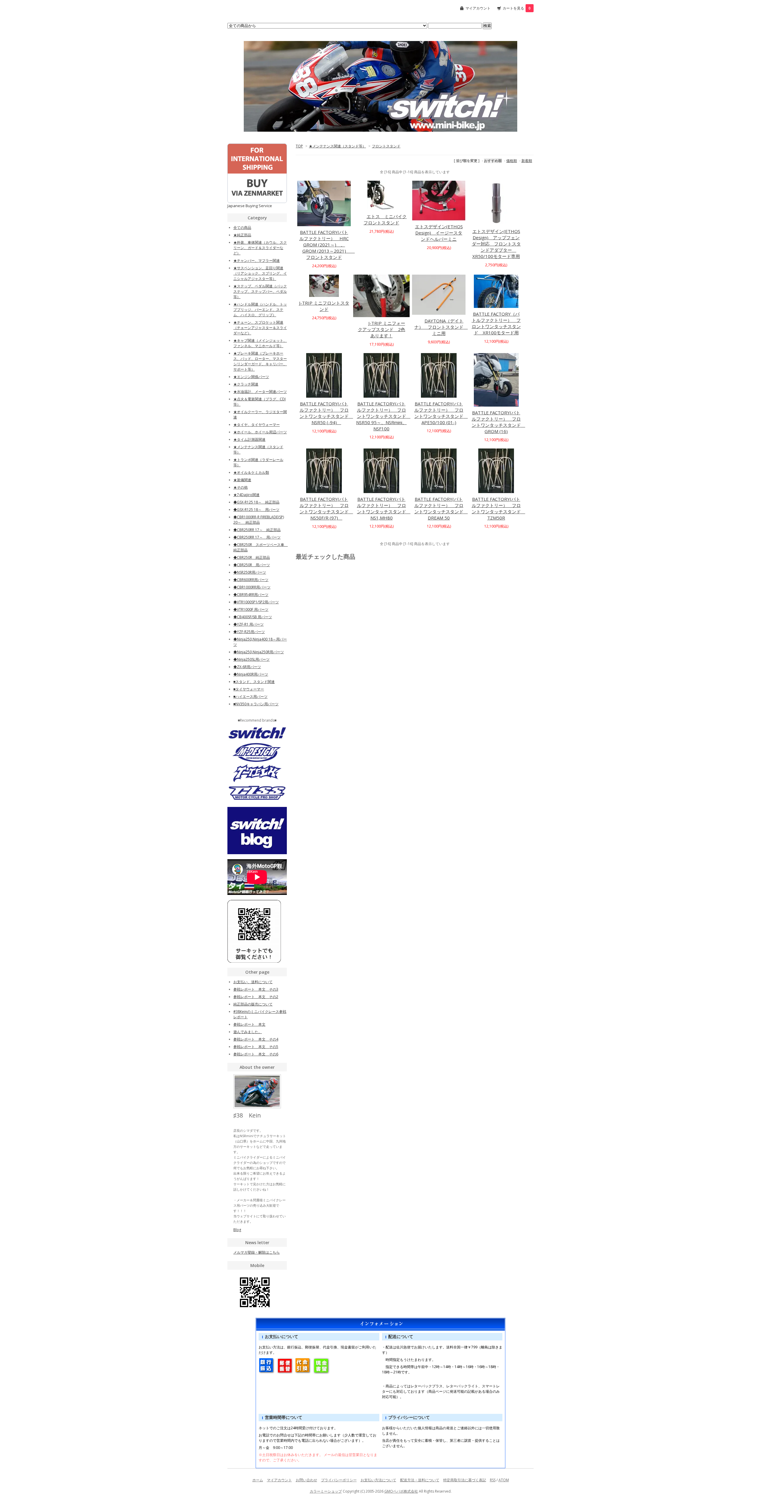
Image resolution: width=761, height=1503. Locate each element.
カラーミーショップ (326, 1491)
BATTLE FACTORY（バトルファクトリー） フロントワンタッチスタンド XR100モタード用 (496, 323)
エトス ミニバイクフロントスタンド (385, 219)
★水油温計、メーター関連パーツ (260, 391)
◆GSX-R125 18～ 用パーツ (256, 509)
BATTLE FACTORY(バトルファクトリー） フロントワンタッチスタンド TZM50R (498, 508)
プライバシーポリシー (339, 1479)
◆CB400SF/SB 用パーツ (252, 616)
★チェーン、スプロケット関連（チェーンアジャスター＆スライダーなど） (260, 328)
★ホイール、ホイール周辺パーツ (260, 432)
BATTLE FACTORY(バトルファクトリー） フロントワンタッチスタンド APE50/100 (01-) (441, 413)
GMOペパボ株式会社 (401, 1491)
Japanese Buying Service (249, 205)
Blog (237, 1229)
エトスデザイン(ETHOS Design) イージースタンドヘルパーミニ (439, 233)
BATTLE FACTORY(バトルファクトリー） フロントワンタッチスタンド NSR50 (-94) (326, 413)
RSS (493, 1479)
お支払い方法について (378, 1479)
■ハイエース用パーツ (250, 696)
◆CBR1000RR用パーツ (252, 587)
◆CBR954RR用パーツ (250, 594)
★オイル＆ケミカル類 (251, 472)
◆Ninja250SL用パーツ (251, 659)
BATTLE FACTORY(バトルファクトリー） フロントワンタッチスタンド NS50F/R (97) (326, 508)
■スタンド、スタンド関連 (254, 681)
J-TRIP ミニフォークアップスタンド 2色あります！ (381, 329)
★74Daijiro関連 (246, 494)
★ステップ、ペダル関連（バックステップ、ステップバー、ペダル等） (260, 291)
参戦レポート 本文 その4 (255, 1039)
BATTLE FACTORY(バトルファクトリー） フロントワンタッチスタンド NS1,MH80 (384, 508)
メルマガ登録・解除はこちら (256, 1252)
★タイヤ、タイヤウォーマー (256, 424)
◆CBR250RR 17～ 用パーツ (257, 537)
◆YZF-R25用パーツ (249, 631)
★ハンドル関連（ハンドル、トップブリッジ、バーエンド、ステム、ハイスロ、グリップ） (260, 309)
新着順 (526, 160)
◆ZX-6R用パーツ (247, 666)
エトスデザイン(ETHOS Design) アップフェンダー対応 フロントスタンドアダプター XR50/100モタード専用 (496, 243)
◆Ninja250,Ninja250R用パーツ (258, 651)
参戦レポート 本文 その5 (255, 1046)
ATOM (504, 1479)
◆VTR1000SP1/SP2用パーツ (256, 602)
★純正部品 (242, 234)
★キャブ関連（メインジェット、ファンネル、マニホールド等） (260, 343)
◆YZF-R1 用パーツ (248, 624)
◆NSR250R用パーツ (249, 572)
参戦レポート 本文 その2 (255, 996)
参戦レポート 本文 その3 (255, 989)
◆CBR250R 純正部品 (251, 557)
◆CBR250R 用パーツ (251, 564)
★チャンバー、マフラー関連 (256, 260)
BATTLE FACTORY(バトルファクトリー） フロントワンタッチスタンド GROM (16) (498, 422)
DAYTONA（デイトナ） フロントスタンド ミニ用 (441, 327)
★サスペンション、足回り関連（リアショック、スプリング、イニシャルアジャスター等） (260, 273)
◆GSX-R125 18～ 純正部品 (256, 502)
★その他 (240, 487)
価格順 (511, 160)
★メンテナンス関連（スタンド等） (337, 146)
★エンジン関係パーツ (251, 376)
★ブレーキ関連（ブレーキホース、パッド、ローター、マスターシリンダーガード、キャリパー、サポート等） (260, 361)
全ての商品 (242, 227)
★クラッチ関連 (245, 384)
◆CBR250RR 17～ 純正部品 (257, 529)
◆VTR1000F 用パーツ (250, 609)
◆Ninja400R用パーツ (250, 674)
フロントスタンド (386, 146)
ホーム (257, 1479)
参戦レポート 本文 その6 (255, 1054)
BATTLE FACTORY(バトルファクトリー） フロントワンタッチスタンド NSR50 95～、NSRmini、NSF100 (383, 416)
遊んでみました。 (247, 1031)
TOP (299, 146)
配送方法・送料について (419, 1479)
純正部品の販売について (253, 1004)
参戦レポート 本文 (249, 1024)
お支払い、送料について (253, 981)
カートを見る (517, 8)
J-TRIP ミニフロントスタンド (324, 306)
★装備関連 (242, 479)
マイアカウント (478, 8)
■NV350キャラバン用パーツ (256, 703)
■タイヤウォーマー (248, 689)
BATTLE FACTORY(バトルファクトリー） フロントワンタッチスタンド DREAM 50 (441, 508)
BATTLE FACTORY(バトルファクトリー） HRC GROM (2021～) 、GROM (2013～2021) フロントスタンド (327, 244)
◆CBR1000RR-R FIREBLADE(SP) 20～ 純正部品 (258, 519)
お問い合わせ (306, 1479)
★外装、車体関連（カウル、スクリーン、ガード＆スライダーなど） (260, 248)
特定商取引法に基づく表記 (464, 1479)
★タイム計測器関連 (249, 439)
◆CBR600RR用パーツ (250, 579)
